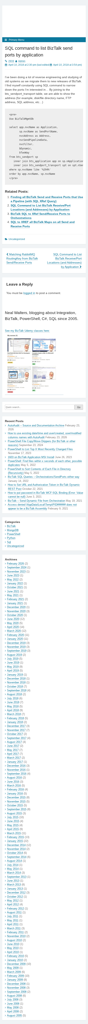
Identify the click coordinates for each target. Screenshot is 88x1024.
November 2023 (16, 571)
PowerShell (13, 534)
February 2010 (15, 956)
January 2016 (15, 793)
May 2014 (13, 868)
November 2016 (16, 769)
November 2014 (16, 849)
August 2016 (14, 777)
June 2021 (13, 591)
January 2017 (15, 761)
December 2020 (16, 607)
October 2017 (15, 734)
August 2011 (14, 912)
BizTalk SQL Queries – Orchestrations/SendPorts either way (43, 476)
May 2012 (13, 900)
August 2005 (14, 1015)
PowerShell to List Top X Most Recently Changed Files (40, 449)
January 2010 (15, 960)
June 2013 (13, 880)
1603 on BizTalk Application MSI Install (31, 457)
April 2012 (13, 904)
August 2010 (14, 940)
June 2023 (13, 575)
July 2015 (12, 817)
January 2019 (15, 674)
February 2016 (15, 789)
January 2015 (15, 841)
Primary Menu (16, 39)
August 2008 (14, 995)
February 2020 (15, 634)
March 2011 (14, 928)
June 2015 (13, 821)
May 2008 (13, 1007)
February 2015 (15, 837)
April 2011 (13, 924)
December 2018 (16, 678)
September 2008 (16, 991)
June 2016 (13, 781)
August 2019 (14, 654)
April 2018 (13, 710)
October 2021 (15, 587)
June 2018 (13, 702)
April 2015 (13, 829)
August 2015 (14, 813)
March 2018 (14, 714)
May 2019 (13, 666)
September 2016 (16, 773)
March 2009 (14, 971)
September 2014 (16, 856)
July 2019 (12, 658)
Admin (21, 61)
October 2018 (15, 686)
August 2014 (14, 860)
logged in (29, 293)
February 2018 (15, 718)
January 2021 (15, 603)
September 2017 (16, 738)
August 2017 (14, 741)
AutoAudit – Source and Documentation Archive (36, 425)
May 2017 (13, 749)
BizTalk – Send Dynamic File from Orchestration (36, 500)
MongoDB (13, 530)
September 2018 (16, 690)
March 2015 (14, 833)
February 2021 (15, 599)
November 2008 (16, 987)
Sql (9, 542)
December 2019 (16, 642)
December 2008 (16, 983)
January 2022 (15, 583)
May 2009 (13, 967)
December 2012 (16, 892)
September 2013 (16, 876)
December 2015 (16, 797)
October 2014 (15, 852)
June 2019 (13, 662)
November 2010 (16, 936)
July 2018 (12, 698)
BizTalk (11, 526)
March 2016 (14, 785)
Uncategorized (15, 545)
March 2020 (14, 630)
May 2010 (13, 948)
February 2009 (15, 975)
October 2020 (15, 615)
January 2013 (15, 888)
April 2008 (13, 1011)
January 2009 (15, 979)
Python (11, 538)
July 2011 (12, 916)
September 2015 (16, 809)
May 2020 (13, 623)
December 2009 (16, 963)
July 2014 (12, 864)
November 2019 (16, 646)
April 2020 (13, 627)
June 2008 (13, 1003)
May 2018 (13, 706)
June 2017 (13, 745)
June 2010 (13, 944)
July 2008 (12, 999)
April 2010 (13, 952)
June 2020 (13, 619)
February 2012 (15, 908)
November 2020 (16, 611)
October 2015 (15, 805)
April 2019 (13, 670)
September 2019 (16, 650)
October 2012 (15, 896)
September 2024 (16, 567)
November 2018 (16, 682)
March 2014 (14, 872)
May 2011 (12, 920)
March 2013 (14, 884)
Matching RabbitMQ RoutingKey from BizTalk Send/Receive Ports (22, 258)
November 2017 (16, 730)
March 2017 (14, 757)
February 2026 (15, 563)
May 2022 (13, 579)
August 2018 (14, 694)
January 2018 (15, 722)
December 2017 (16, 726)
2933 (11, 61)
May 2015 (13, 825)
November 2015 (16, 801)
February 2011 (15, 932)
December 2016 (16, 765)
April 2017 (13, 753)
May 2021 (13, 595)
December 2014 (16, 845)
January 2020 (15, 638)
